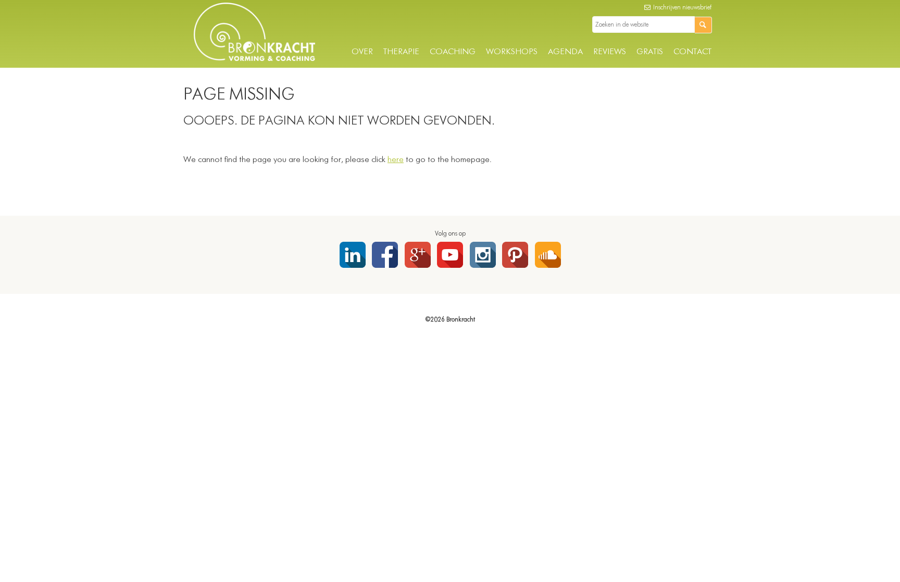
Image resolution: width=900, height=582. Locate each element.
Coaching (453, 52)
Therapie (401, 52)
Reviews (609, 52)
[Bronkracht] (254, 59)
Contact (692, 52)
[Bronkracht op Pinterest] (515, 255)
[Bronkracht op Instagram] (483, 255)
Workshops (512, 52)
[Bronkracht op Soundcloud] (548, 255)
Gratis (649, 52)
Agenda (565, 52)
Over (362, 52)
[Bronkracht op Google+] (418, 255)
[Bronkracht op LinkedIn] (353, 255)
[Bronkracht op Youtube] (450, 255)
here (396, 160)
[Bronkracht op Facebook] (385, 255)
